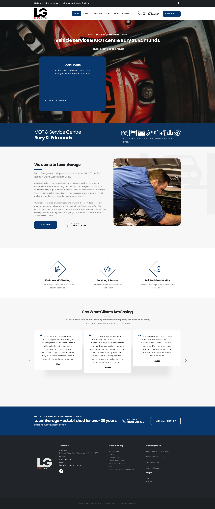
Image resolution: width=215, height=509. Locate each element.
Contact (126, 13)
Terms (148, 478)
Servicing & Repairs (101, 13)
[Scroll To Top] (211, 506)
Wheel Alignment (116, 451)
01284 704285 (78, 225)
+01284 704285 (151, 14)
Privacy (149, 481)
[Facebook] (178, 3)
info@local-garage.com (47, 3)
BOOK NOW (170, 13)
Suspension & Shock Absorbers (121, 469)
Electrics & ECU (115, 457)
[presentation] (29, 361)
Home (76, 13)
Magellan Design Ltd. (128, 503)
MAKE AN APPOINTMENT (166, 421)
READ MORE (45, 225)
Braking (112, 454)
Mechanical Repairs (117, 463)
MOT (116, 13)
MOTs (111, 466)
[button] (145, 228)
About (86, 13)
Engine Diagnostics (116, 460)
